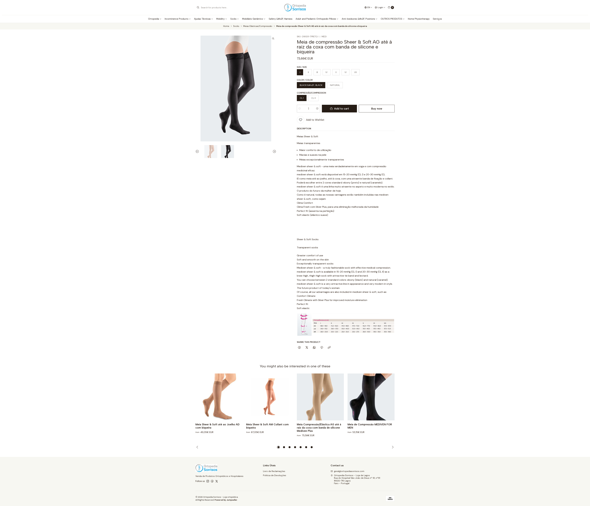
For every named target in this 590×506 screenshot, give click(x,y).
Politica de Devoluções (274, 475)
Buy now (376, 108)
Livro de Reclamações (274, 471)
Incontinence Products (176, 18)
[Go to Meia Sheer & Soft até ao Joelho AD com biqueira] (218, 396)
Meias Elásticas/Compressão (257, 26)
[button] (278, 447)
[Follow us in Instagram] (207, 481)
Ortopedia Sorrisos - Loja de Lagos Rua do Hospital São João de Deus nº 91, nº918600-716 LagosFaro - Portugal (357, 479)
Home (226, 26)
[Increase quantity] (317, 108)
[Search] (198, 7)
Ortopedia (153, 18)
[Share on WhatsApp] (314, 347)
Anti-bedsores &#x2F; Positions (358, 18)
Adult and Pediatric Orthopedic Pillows (316, 18)
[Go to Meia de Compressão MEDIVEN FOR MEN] (371, 396)
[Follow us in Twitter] (216, 481)
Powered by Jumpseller (225, 500)
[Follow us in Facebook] (212, 481)
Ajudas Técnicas (202, 18)
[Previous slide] (197, 151)
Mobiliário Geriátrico (252, 18)
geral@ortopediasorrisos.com (349, 471)
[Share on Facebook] (299, 347)
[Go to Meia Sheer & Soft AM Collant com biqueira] (269, 396)
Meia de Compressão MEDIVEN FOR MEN (370, 426)
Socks (233, 18)
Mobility (220, 18)
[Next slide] (274, 151)
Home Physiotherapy (419, 18)
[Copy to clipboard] (329, 347)
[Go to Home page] (295, 7)
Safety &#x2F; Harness (280, 18)
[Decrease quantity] (299, 108)
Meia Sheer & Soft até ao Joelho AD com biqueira (217, 426)
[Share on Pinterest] (321, 347)
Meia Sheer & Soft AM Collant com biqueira (267, 426)
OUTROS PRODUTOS (391, 18)
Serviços (437, 18)
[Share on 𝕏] (306, 347)
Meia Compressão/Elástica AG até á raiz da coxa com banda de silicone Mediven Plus (319, 427)
